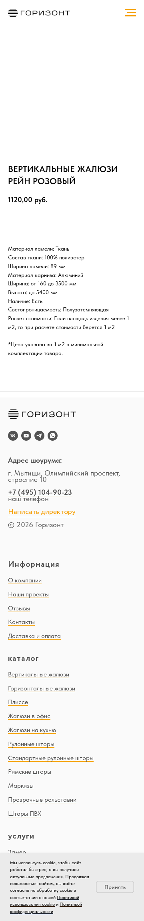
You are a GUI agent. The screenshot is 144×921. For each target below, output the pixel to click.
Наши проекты (28, 594)
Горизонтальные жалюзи (41, 688)
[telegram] (39, 436)
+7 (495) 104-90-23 (40, 492)
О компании (25, 580)
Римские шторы (29, 771)
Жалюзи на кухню (32, 730)
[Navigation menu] (130, 13)
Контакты (21, 622)
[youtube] (26, 436)
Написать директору (42, 512)
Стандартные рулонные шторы (51, 758)
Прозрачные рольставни (42, 799)
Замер (17, 852)
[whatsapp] (53, 436)
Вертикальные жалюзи (38, 674)
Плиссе (18, 702)
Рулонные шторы (31, 744)
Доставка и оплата (34, 636)
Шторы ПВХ (24, 813)
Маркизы (21, 785)
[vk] (13, 436)
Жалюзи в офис (29, 716)
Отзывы (19, 608)
